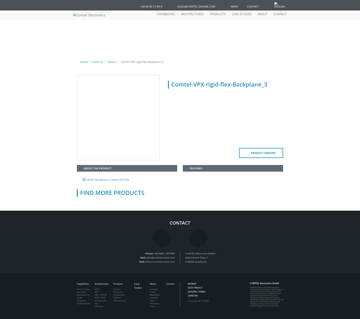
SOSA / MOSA (100, 297)
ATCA (97, 289)
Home (84, 62)
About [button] (263, 14)
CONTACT (253, 6)
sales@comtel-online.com (160, 257)
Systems (116, 289)
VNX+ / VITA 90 (101, 295)
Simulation (81, 292)
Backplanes (118, 292)
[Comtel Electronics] (93, 15)
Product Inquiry (263, 153)
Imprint (192, 283)
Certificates (154, 303)
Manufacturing (83, 295)
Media (111, 62)
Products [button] (218, 14)
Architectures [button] (192, 14)
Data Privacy (195, 287)
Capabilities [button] (166, 14)
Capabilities (83, 283)
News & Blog (155, 295)
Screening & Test (83, 303)
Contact (280, 14)
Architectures (102, 283)
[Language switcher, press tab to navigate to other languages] (281, 5)
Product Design (83, 289)
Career (152, 306)
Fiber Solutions (119, 300)
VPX (96, 292)
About (153, 283)
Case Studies (242, 14)
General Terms (197, 291)
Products (97, 62)
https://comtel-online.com (160, 261)
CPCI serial (99, 306)
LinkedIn (193, 295)
